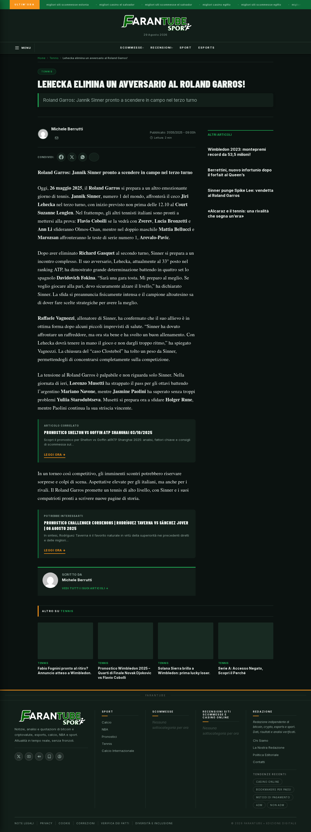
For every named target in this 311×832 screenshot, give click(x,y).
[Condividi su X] (72, 157)
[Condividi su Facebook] (61, 157)
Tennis (107, 744)
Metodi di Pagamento (273, 797)
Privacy (46, 823)
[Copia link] (94, 157)
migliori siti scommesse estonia (67, 4)
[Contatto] (56, 138)
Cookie (64, 823)
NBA (105, 729)
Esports (206, 47)
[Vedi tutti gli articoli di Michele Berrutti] (43, 135)
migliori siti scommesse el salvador (168, 4)
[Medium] (39, 756)
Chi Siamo (260, 740)
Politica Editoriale (266, 755)
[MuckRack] (49, 756)
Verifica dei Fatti (115, 823)
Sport (186, 47)
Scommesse (131, 47)
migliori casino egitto (217, 4)
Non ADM (277, 805)
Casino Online (267, 781)
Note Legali (24, 823)
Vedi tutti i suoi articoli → (85, 588)
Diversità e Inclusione (154, 823)
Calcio (107, 722)
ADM (259, 805)
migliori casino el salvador (116, 4)
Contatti (259, 762)
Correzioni (85, 823)
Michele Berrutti (67, 128)
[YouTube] (29, 756)
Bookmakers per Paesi (273, 789)
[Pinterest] (59, 756)
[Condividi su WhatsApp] (82, 157)
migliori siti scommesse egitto (261, 4)
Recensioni (161, 47)
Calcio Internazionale (118, 751)
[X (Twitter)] (19, 756)
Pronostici (109, 737)
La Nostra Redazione (269, 747)
